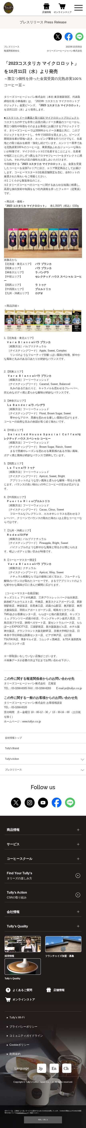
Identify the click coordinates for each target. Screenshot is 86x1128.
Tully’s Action (17, 895)
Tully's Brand (12, 748)
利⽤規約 (15, 1054)
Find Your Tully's (19, 875)
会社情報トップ (13, 737)
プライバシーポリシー (23, 1026)
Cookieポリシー (19, 1044)
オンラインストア (24, 999)
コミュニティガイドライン (26, 1035)
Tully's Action (12, 759)
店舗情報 (58, 990)
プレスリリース (13, 769)
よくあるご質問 (22, 990)
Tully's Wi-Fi (17, 1017)
